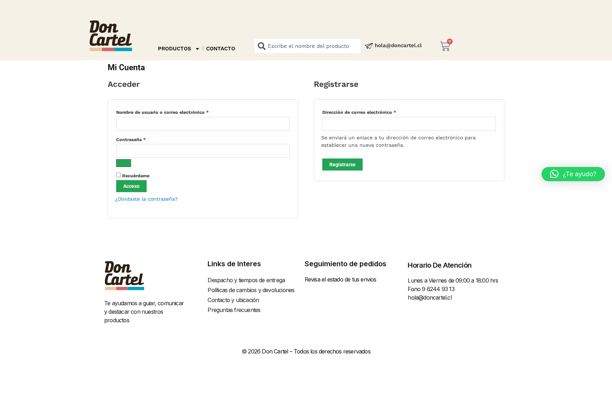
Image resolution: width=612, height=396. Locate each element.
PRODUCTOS (174, 48)
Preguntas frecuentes (234, 309)
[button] (573, 174)
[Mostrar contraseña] (123, 163)
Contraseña (143, 138)
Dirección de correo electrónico (371, 111)
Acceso (131, 186)
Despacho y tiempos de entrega (246, 280)
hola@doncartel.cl (398, 45)
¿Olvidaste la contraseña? (146, 199)
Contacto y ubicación (233, 299)
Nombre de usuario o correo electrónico (174, 111)
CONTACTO (220, 48)
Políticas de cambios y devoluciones (251, 290)
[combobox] (307, 46)
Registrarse (342, 164)
